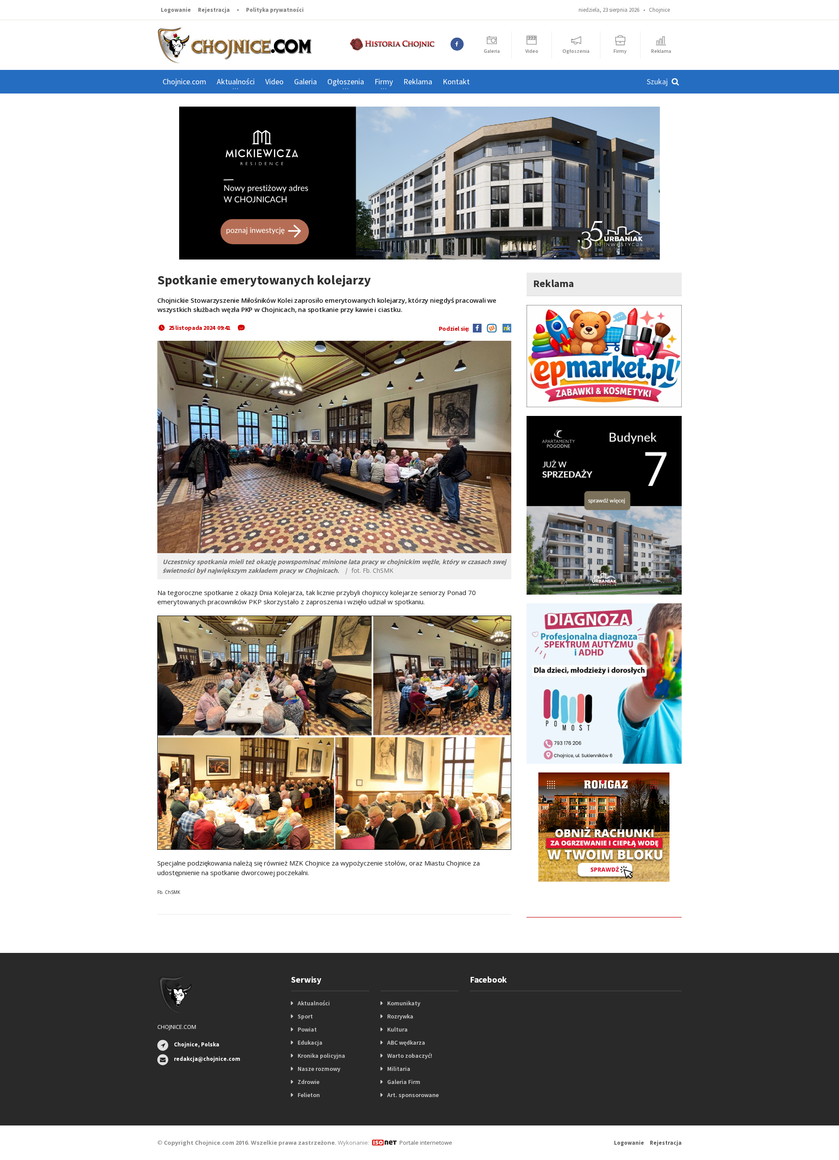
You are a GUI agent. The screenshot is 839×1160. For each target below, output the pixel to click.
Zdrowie (308, 1082)
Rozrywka (400, 1016)
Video (274, 81)
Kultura (397, 1029)
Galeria (305, 81)
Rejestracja (214, 10)
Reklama (417, 81)
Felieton (309, 1095)
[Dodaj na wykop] (489, 328)
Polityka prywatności (275, 10)
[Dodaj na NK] (504, 328)
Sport (305, 1016)
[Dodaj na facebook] (477, 328)
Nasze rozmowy (319, 1069)
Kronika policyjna (321, 1056)
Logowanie (176, 10)
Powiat (307, 1029)
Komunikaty (403, 1003)
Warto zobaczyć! (409, 1056)
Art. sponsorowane (413, 1095)
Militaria (398, 1069)
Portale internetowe (425, 1142)
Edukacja (310, 1042)
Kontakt (456, 81)
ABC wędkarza (406, 1042)
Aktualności (314, 1003)
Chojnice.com (184, 81)
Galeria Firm (403, 1082)
